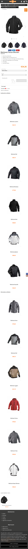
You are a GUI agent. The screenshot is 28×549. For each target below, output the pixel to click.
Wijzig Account (5, 528)
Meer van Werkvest (4, 90)
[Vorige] (25, 10)
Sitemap (4, 518)
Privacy (3, 517)
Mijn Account (5, 526)
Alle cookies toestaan (14, 546)
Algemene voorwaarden (7, 520)
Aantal (12, 79)
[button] (11, 39)
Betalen (3, 513)
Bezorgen (4, 515)
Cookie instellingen (14, 543)
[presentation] (2, 26)
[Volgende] (26, 10)
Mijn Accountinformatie (7, 530)
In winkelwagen (21, 80)
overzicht (5, 9)
